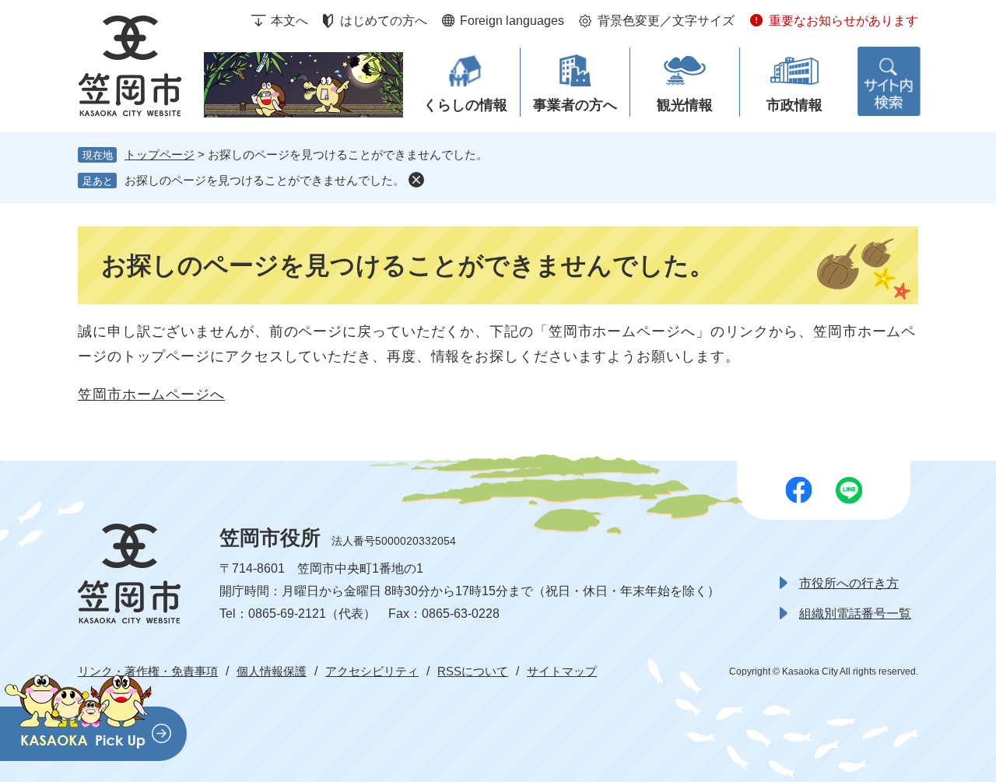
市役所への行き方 (849, 583)
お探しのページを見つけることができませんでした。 (264, 180)
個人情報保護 (272, 671)
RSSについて (472, 671)
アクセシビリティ (372, 671)
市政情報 (794, 105)
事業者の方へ (575, 105)
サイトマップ (562, 671)
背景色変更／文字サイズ (666, 20)
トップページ (159, 154)
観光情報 (685, 105)
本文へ (289, 20)
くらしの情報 (465, 105)
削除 (416, 180)
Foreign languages (512, 20)
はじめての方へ (383, 20)
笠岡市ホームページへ (151, 394)
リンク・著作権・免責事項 (148, 671)
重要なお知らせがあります (843, 20)
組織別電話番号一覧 (855, 613)
